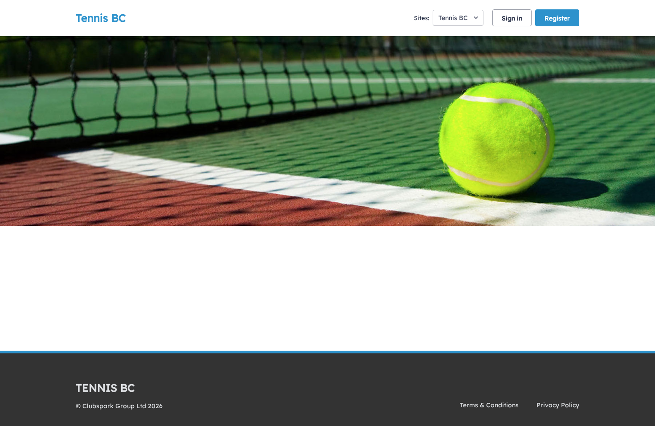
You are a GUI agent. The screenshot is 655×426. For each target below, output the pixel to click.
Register (557, 18)
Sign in (512, 18)
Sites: (421, 17)
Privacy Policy (557, 405)
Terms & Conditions (489, 405)
